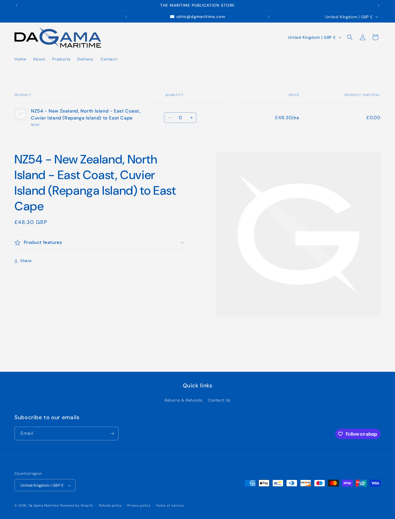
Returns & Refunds (183, 400)
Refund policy (110, 505)
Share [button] (26, 260)
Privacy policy (139, 505)
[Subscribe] (112, 433)
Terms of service (170, 505)
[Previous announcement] (16, 5)
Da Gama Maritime (44, 506)
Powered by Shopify (77, 506)
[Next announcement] (378, 5)
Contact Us (219, 400)
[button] (350, 37)
